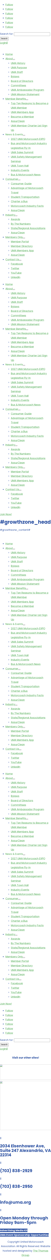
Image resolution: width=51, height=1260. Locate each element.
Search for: (6, 34)
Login (4, 42)
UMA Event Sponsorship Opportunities (24, 1235)
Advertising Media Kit (13, 1230)
